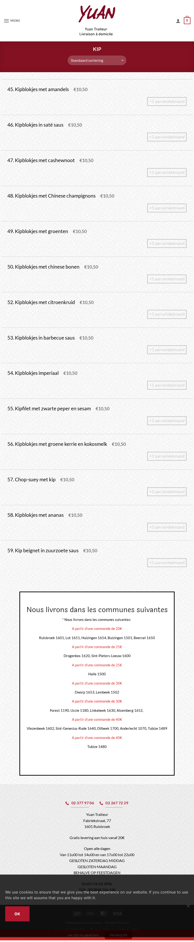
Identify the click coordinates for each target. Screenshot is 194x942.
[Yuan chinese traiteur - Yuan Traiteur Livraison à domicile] (97, 20)
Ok (17, 913)
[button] (12, 21)
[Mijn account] (178, 21)
